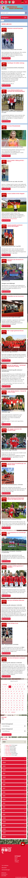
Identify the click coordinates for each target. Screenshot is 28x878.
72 (16, 703)
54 (11, 698)
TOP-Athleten (5, 865)
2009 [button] (4, 818)
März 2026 (7, 752)
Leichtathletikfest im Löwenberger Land (16, 533)
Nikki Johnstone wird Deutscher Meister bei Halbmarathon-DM (15, 498)
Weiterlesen (6, 58)
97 (19, 710)
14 (14, 686)
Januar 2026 (8, 755)
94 (11, 710)
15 (17, 686)
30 (11, 691)
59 (3, 700)
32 (16, 691)
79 (14, 705)
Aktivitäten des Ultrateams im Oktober (15, 260)
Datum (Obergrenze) (7, 729)
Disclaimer (3, 875)
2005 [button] (4, 833)
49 (20, 696)
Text (3, 719)
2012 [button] (4, 807)
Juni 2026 (7, 748)
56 (17, 698)
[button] (26, 2)
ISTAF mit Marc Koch (12, 623)
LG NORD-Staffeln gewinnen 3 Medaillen (15, 566)
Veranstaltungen (6, 869)
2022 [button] (4, 770)
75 (3, 705)
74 (22, 703)
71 (14, 703)
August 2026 (8, 745)
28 (5, 691)
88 (17, 707)
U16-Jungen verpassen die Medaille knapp (14, 429)
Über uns (17, 860)
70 (11, 703)
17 (22, 686)
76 (5, 705)
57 (20, 698)
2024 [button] (4, 762)
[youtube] (9, 850)
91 (2, 710)
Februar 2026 (8, 753)
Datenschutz (4, 874)
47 (14, 696)
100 (6, 712)
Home (16, 857)
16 (20, 686)
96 (16, 710)
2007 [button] (4, 825)
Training (16, 861)
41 (19, 693)
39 (14, 693)
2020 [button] (4, 777)
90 (22, 707)
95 (14, 710)
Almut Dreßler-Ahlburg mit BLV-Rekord (15, 161)
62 (11, 700)
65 (19, 700)
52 (5, 698)
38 (11, 693)
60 (5, 700)
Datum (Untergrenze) (7, 724)
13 (12, 686)
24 (18, 689)
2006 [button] (4, 829)
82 (22, 705)
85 (8, 707)
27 (3, 691)
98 (22, 710)
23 (15, 689)
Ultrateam (4, 867)
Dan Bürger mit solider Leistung (15, 63)
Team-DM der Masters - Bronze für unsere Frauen (16, 391)
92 (5, 710)
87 (14, 707)
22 (13, 689)
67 (3, 703)
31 (13, 691)
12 (9, 686)
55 (14, 698)
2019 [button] (4, 781)
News (2, 20)
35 (3, 693)
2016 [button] (4, 792)
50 (23, 696)
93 (8, 710)
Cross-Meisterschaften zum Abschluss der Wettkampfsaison (16, 90)
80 (17, 705)
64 (16, 700)
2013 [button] (4, 803)
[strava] (2, 853)
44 (6, 696)
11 (7, 686)
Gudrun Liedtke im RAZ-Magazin (15, 193)
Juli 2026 (7, 746)
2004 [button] (4, 836)
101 (9, 712)
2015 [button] (4, 796)
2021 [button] (4, 773)
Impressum (3, 872)
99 (3, 712)
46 (11, 696)
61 (8, 700)
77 (8, 705)
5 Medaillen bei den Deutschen (15, 296)
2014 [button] (4, 799)
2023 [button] (4, 766)
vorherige (4, 684)
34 (22, 691)
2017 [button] (4, 788)
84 (5, 707)
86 (11, 707)
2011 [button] (4, 810)
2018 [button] (4, 785)
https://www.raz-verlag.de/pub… (9, 218)
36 (5, 693)
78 (11, 705)
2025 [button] (4, 759)
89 (20, 707)
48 (17, 696)
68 (5, 703)
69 (8, 703)
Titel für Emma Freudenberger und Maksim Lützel (16, 464)
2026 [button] (4, 742)
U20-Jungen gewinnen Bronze (15, 330)
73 (19, 703)
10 (5, 686)
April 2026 (7, 750)
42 (22, 693)
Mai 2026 (7, 749)
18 (2, 689)
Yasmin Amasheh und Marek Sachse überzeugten (14, 225)
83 (3, 707)
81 (19, 705)
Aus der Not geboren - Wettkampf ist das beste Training (16, 365)
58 (23, 698)
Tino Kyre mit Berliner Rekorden (15, 600)
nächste (13, 712)
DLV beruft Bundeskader (13, 126)
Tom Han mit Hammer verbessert (16, 658)
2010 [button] (4, 814)
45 (9, 696)
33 (19, 691)
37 (8, 693)
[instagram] (6, 850)
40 (17, 693)
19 (5, 689)
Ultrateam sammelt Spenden (15, 28)
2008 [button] (4, 822)
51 (2, 698)
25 (21, 689)
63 (14, 700)
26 (24, 689)
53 (8, 698)
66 (22, 700)
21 (10, 689)
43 (3, 696)
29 (8, 691)
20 (8, 689)
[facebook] (3, 850)
